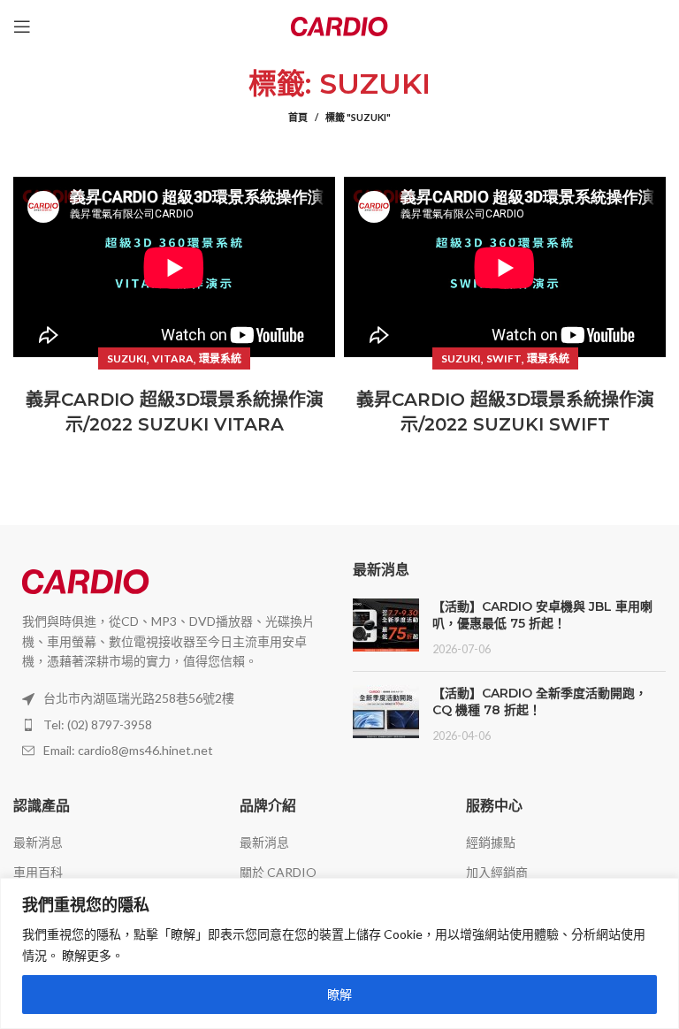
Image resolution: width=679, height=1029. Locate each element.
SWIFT (504, 358)
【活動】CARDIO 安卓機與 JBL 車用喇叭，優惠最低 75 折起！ (542, 615)
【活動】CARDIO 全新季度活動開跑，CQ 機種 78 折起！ (539, 702)
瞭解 (339, 994)
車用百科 (38, 872)
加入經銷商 (497, 872)
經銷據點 (490, 842)
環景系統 (220, 358)
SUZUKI (127, 358)
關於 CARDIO (278, 872)
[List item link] (169, 725)
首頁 (298, 117)
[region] (339, 953)
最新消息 (38, 842)
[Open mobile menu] (22, 26)
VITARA (173, 358)
